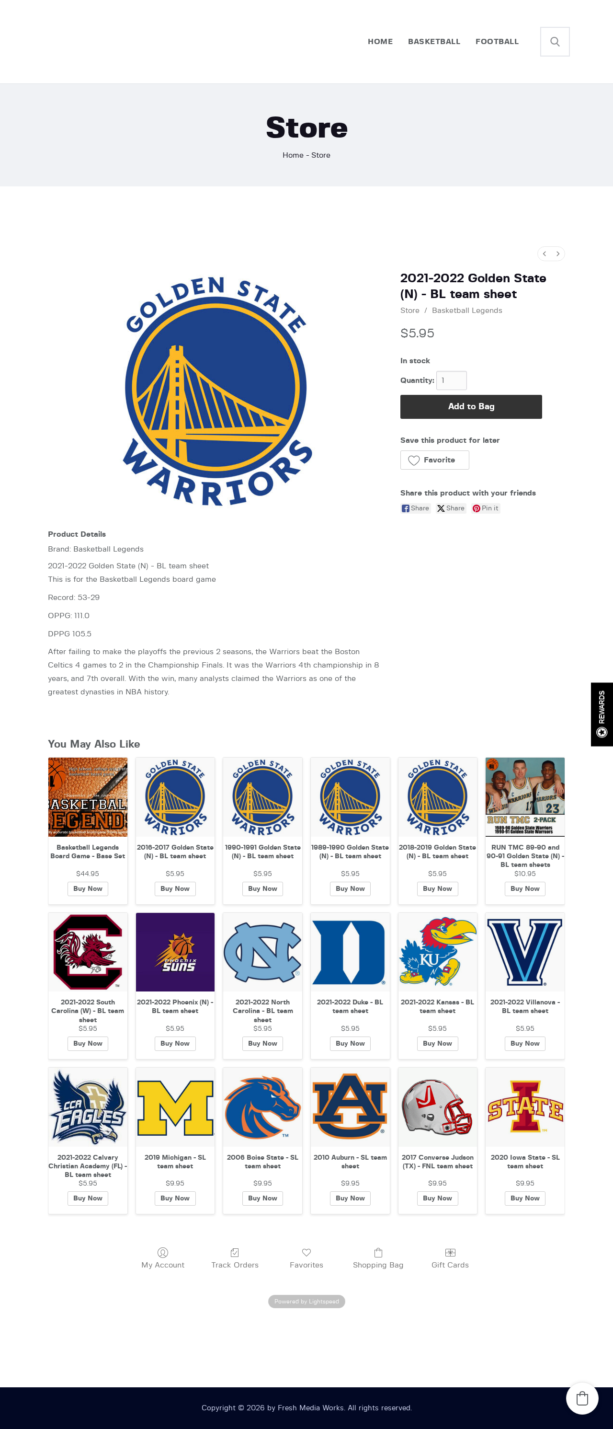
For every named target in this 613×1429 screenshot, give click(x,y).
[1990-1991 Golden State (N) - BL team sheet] (262, 797)
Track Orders (235, 1265)
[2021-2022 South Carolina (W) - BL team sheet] (87, 952)
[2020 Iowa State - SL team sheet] (525, 1107)
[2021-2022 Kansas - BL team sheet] (437, 952)
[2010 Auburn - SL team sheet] (350, 1107)
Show (602, 715)
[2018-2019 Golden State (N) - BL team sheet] (437, 797)
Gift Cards (450, 1265)
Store (410, 310)
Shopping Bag (378, 1265)
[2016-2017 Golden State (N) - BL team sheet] (175, 797)
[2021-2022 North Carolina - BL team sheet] (262, 952)
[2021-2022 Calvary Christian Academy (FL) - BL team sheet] (87, 1107)
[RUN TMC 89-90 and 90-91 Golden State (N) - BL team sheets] (525, 797)
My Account (162, 1265)
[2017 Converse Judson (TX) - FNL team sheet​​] (437, 1107)
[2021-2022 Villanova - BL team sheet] (525, 952)
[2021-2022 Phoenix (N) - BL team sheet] (175, 952)
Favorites (306, 1265)
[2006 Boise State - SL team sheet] (262, 1107)
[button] (434, 460)
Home (293, 155)
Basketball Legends (467, 310)
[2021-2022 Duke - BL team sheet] (350, 952)
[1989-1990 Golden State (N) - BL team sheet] (350, 797)
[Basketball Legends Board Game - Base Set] (87, 797)
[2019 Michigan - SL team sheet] (175, 1107)
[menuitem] (544, 254)
